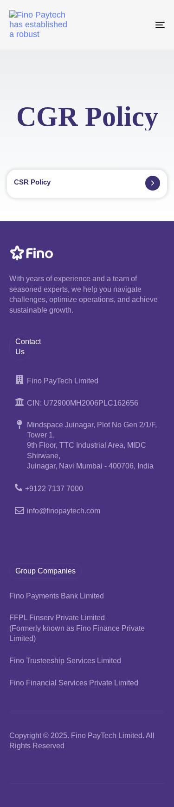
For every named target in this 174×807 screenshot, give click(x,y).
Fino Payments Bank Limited (56, 596)
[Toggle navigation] (139, 24)
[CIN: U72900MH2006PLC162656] (87, 403)
